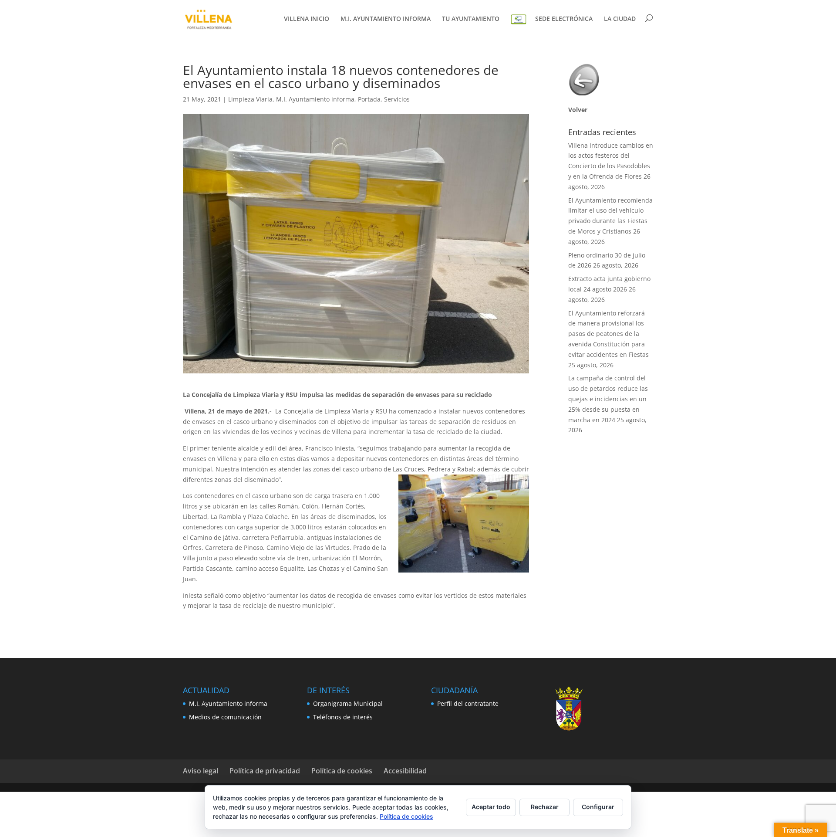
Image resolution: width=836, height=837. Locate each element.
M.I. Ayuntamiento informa (315, 99)
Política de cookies (341, 771)
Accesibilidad (405, 771)
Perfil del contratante (468, 703)
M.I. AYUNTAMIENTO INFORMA (385, 19)
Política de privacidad (264, 771)
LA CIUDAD (620, 19)
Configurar (598, 806)
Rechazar (545, 806)
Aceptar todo (491, 806)
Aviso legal (200, 771)
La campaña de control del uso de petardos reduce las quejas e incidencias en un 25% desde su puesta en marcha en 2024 (608, 399)
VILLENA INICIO (306, 19)
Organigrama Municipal (348, 703)
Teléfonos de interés (343, 717)
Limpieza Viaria (250, 99)
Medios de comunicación (225, 717)
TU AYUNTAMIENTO (470, 19)
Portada (369, 99)
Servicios (397, 99)
